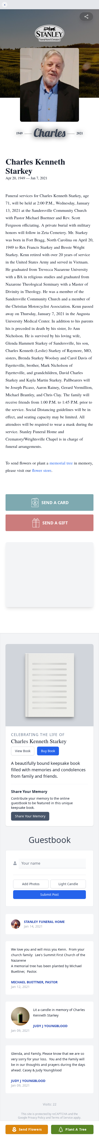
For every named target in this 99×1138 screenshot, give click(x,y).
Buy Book (48, 751)
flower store (41, 470)
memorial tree (61, 463)
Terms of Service (62, 1118)
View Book (22, 751)
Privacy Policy (36, 1118)
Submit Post (49, 894)
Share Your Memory (30, 816)
